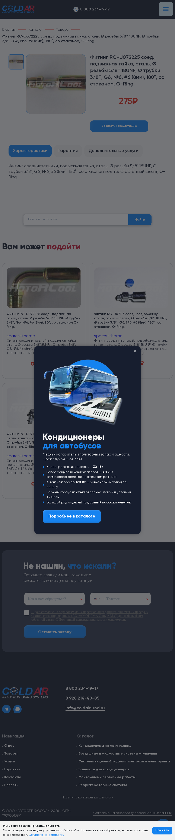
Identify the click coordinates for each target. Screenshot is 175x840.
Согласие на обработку (46, 834)
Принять (162, 830)
